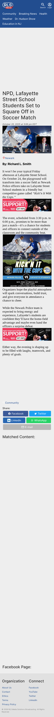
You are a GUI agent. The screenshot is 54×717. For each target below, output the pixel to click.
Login (49, 7)
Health (43, 13)
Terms (5, 700)
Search (43, 7)
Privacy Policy (9, 704)
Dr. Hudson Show (25, 18)
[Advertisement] (27, 57)
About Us (6, 687)
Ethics (5, 696)
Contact (6, 691)
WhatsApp (40, 420)
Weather (7, 18)
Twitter (41, 413)
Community (9, 13)
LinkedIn (15, 420)
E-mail (28, 427)
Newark (9, 158)
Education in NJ (11, 23)
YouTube (33, 691)
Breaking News (28, 13)
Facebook (17, 413)
